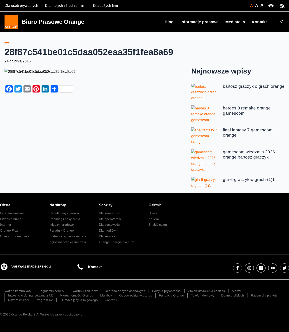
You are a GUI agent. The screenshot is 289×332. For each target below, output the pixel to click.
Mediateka (235, 22)
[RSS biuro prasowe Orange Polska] (282, 5)
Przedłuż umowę (12, 213)
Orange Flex (9, 230)
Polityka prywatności (166, 291)
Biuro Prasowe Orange (53, 21)
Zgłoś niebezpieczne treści (68, 242)
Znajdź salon (158, 224)
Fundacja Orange (171, 295)
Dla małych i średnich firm (65, 5)
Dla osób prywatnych (21, 5)
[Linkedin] (261, 268)
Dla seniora (107, 236)
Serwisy (105, 205)
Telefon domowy (202, 295)
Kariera (154, 219)
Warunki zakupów (85, 291)
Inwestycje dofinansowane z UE (30, 295)
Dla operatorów (110, 219)
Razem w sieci (18, 300)
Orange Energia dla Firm (116, 242)
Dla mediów (107, 230)
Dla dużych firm (105, 5)
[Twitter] (284, 268)
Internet (5, 224)
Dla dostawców (109, 224)
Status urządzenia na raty (67, 236)
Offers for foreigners (14, 236)
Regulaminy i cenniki (64, 213)
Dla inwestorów (110, 213)
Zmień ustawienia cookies (206, 291)
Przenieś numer (11, 219)
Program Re (44, 300)
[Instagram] (249, 268)
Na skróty (57, 205)
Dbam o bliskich (232, 295)
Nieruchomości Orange (76, 295)
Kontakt (259, 22)
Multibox (106, 295)
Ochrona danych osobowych (125, 291)
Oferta (5, 205)
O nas (153, 213)
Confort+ (111, 300)
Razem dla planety (264, 295)
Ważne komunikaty (18, 291)
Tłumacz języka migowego (79, 300)
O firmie (155, 205)
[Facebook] (237, 268)
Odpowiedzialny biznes (135, 295)
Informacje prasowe (199, 22)
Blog (169, 22)
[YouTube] (272, 268)
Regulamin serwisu (51, 291)
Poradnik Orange (61, 230)
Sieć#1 (237, 291)
